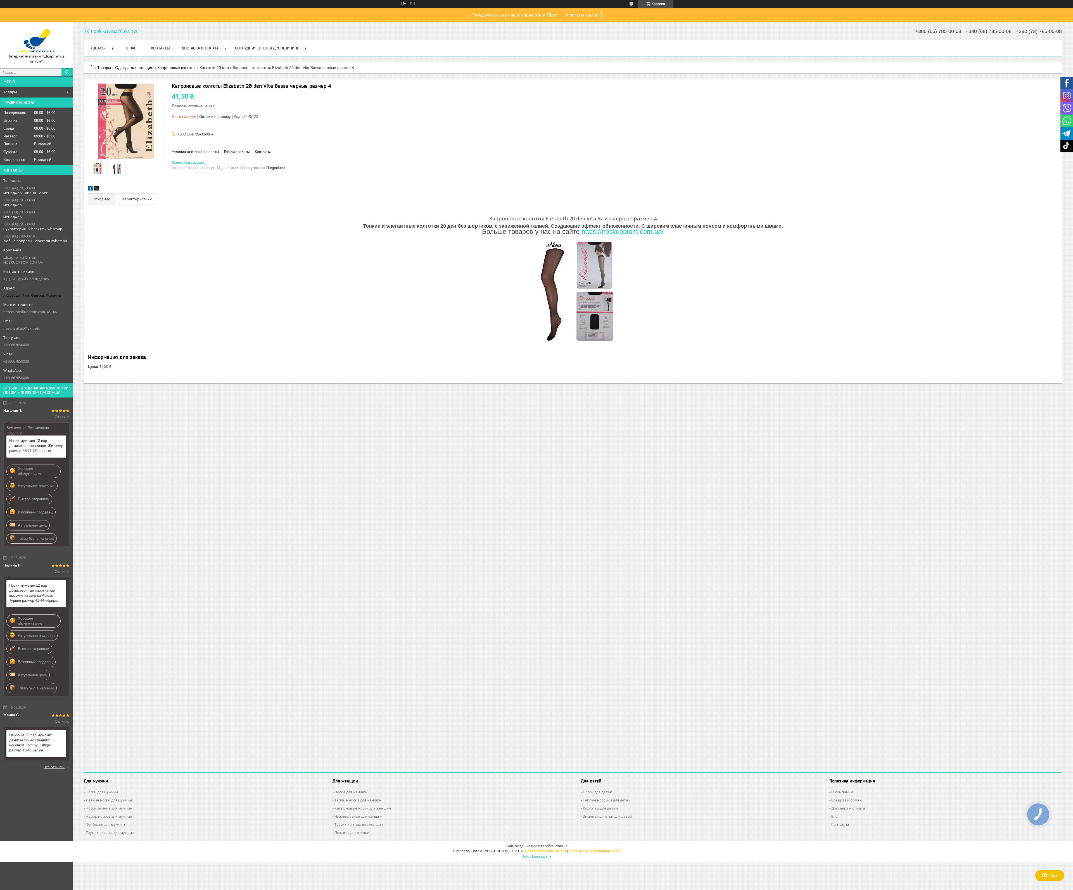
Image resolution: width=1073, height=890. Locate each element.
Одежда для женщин (134, 67)
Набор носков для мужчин (109, 816)
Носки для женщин (350, 791)
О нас (131, 48)
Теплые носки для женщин (357, 800)
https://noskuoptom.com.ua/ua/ (30, 311)
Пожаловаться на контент (545, 851)
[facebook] (90, 189)
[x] (96, 189)
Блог (835, 816)
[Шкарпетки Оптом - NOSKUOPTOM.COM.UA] (36, 40)
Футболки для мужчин (105, 824)
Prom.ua (561, 846)
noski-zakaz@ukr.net (21, 328)
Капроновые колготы (176, 67)
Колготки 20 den (214, 67)
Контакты (160, 48)
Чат (1053, 875)
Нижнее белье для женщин (358, 816)
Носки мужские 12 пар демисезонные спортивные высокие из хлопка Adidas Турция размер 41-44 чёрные (33, 593)
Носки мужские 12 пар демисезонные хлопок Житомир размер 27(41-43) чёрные (36, 446)
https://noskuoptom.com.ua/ (622, 231)
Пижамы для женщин (353, 832)
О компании (842, 791)
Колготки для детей (600, 808)
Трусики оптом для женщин (358, 824)
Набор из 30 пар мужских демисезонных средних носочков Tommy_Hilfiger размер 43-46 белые (30, 742)
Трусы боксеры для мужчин (110, 832)
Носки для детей (597, 791)
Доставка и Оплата (200, 48)
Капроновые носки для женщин (362, 808)
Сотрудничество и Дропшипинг (267, 48)
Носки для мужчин (102, 791)
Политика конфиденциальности (594, 851)
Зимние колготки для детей (607, 816)
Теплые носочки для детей (607, 800)
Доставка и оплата (848, 808)
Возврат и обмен (846, 800)
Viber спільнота (581, 15)
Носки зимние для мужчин (109, 808)
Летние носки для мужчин (109, 800)
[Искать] (67, 72)
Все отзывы (54, 766)
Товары (10, 91)
